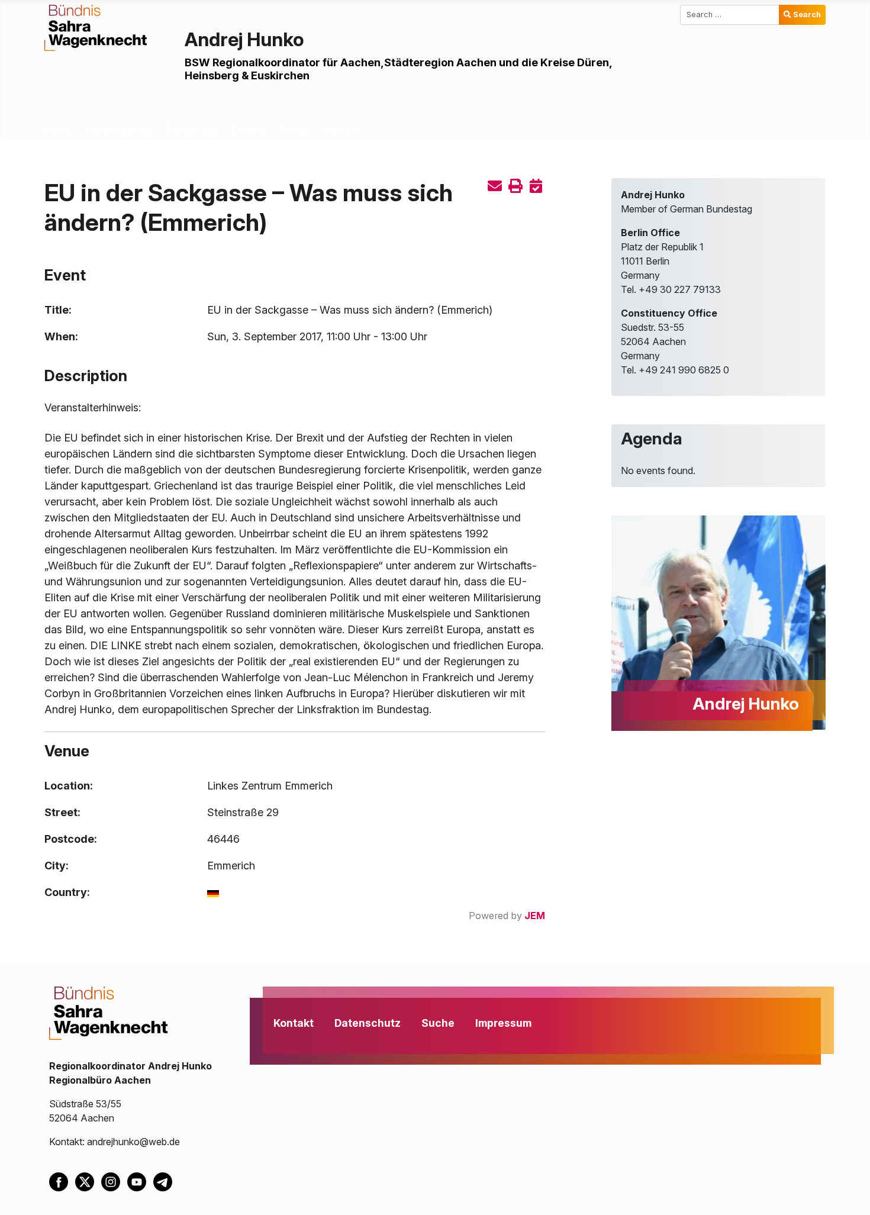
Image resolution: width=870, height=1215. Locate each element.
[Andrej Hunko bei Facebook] (62, 1181)
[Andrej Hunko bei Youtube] (140, 1181)
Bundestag (191, 130)
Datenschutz (367, 1023)
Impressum (503, 1023)
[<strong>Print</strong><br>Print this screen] (515, 186)
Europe (248, 130)
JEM (534, 915)
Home (58, 130)
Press (293, 130)
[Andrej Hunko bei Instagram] (114, 1181)
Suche (438, 1023)
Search (807, 14)
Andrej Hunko (244, 39)
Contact (341, 130)
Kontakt (293, 1023)
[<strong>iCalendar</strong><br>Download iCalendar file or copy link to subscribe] (536, 186)
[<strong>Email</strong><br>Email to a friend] (495, 186)
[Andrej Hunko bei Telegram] (165, 1181)
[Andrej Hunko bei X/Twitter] (88, 1181)
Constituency (118, 130)
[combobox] (729, 15)
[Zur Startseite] (95, 27)
